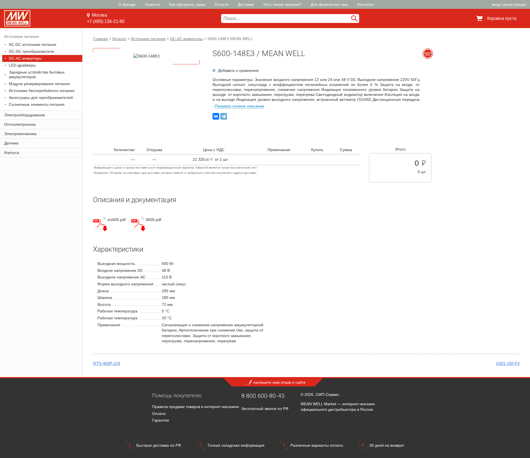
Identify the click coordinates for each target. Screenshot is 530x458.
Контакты (365, 4)
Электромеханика (20, 133)
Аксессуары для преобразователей (41, 97)
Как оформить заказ (187, 4)
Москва (99, 15)
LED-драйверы (22, 65)
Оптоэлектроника (20, 124)
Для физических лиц (329, 4)
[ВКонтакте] (216, 116)
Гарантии (160, 420)
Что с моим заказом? (282, 4)
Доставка (246, 4)
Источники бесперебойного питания (42, 90)
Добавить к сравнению (238, 70)
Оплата (221, 4)
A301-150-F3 (508, 363)
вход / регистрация (509, 4)
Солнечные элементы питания (37, 104)
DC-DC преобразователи (31, 51)
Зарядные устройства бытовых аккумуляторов (37, 74)
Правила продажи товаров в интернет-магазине (195, 406)
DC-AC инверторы (25, 58)
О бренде (127, 4)
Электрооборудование (24, 115)
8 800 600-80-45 (263, 396)
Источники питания (21, 36)
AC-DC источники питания (32, 44)
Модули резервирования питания (39, 83)
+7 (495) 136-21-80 (105, 21)
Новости (152, 4)
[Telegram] (223, 116)
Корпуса (11, 152)
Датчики (11, 143)
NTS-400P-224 (106, 363)
